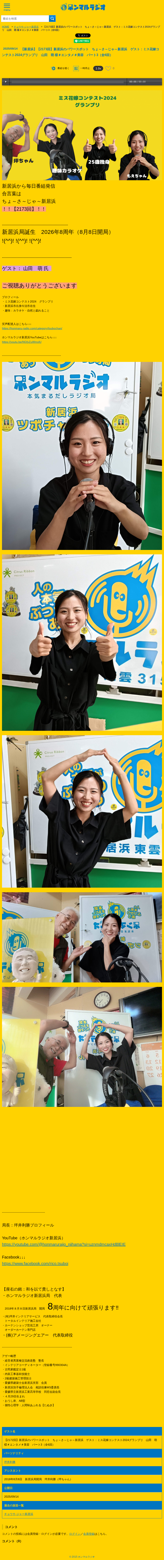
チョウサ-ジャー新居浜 (26, 26)
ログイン (74, 1533)
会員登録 (88, 1533)
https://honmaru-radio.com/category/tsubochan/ (32, 328)
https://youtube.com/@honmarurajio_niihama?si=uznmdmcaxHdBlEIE (64, 1244)
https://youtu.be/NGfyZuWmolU (21, 341)
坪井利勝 (9, 1462)
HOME (5, 26)
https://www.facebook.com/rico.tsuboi (35, 1263)
